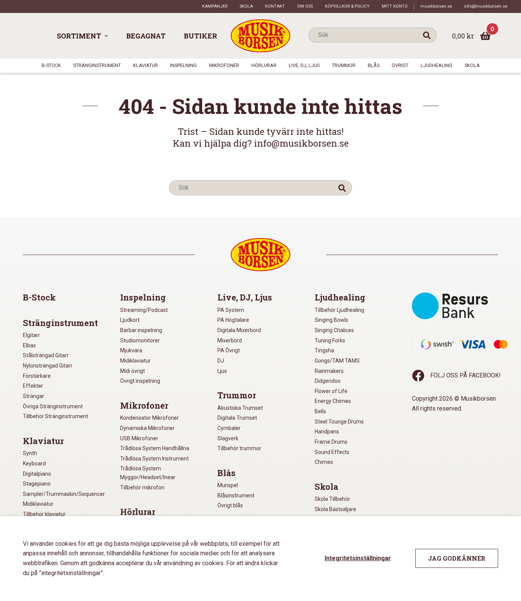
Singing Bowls (331, 320)
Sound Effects (332, 452)
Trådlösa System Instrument (154, 459)
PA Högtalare (233, 320)
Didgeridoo (328, 381)
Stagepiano (37, 484)
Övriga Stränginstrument (53, 406)
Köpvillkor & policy (347, 6)
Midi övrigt (132, 371)
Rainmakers (329, 371)
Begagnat (146, 35)
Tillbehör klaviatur (44, 514)
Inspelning (183, 65)
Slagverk (227, 438)
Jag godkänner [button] (457, 558)
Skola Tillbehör (332, 499)
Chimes (324, 462)
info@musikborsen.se (485, 6)
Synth (30, 453)
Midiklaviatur (38, 504)
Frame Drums (331, 442)
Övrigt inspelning (140, 381)
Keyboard (34, 463)
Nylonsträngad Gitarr (47, 366)
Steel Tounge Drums (339, 422)
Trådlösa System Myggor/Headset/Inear (147, 472)
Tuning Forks (330, 340)
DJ (220, 361)
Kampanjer (214, 6)
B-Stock (51, 65)
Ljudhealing (436, 65)
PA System (230, 310)
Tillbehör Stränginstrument (55, 416)
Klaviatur (145, 65)
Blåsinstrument (235, 495)
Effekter (33, 386)
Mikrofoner (224, 65)
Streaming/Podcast (144, 310)
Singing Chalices (334, 330)
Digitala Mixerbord (239, 330)
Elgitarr (31, 335)
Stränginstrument (97, 65)
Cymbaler (229, 428)
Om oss (305, 6)
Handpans (327, 431)
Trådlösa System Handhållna (154, 448)
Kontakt (275, 6)
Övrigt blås (230, 505)
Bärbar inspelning (141, 330)
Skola (246, 6)
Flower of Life (331, 391)
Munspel (227, 485)
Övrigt (400, 65)
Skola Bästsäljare (335, 509)
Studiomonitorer (140, 340)
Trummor (343, 65)
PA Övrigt (228, 350)
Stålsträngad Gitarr (46, 355)
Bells (320, 411)
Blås (373, 65)
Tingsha (324, 350)
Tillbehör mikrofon (142, 487)
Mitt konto (395, 6)
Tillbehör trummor (239, 448)
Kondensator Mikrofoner (149, 418)
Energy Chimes (333, 401)
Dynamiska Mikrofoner (147, 428)
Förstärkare (37, 376)
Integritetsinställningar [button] (358, 558)
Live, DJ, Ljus (304, 65)
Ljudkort (130, 320)
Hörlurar (264, 65)
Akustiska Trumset (240, 408)
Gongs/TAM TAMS (337, 361)
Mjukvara (131, 350)
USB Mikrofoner (139, 438)
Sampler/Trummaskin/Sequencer (64, 494)
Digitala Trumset (237, 418)
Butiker (200, 35)
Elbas (29, 345)
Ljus (222, 371)
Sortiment (79, 35)
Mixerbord (229, 340)
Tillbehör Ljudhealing (339, 310)
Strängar (33, 396)
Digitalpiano (37, 474)
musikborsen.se (436, 6)
